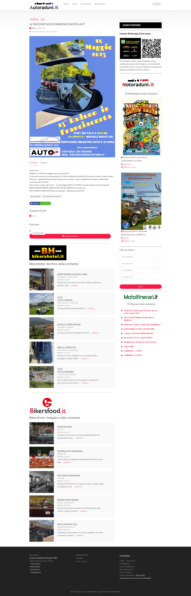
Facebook (35, 203)
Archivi (74, 4)
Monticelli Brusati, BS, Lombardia (44, 32)
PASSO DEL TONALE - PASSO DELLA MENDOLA (142, 325)
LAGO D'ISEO (129, 346)
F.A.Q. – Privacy (81, 561)
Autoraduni (34, 19)
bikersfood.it (35, 570)
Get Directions (39, 233)
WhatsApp (46, 203)
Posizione (43, 163)
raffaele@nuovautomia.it (53, 196)
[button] (141, 257)
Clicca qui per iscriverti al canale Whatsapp (135, 578)
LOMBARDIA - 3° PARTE (133, 355)
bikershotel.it (35, 567)
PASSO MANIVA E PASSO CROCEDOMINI (139, 329)
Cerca (140, 287)
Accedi (157, 4)
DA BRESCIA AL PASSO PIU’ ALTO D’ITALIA (140, 342)
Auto (42, 19)
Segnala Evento (99, 4)
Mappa (66, 4)
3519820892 (36, 196)
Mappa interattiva (71, 236)
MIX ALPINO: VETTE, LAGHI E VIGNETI (138, 338)
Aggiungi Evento (82, 555)
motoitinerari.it (35, 572)
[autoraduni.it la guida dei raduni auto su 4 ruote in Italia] (44, 6)
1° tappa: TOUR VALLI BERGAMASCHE (138, 333)
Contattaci (79, 558)
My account (86, 4)
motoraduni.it (35, 564)
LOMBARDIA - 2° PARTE (133, 351)
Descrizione (33, 163)
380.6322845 (140, 575)
